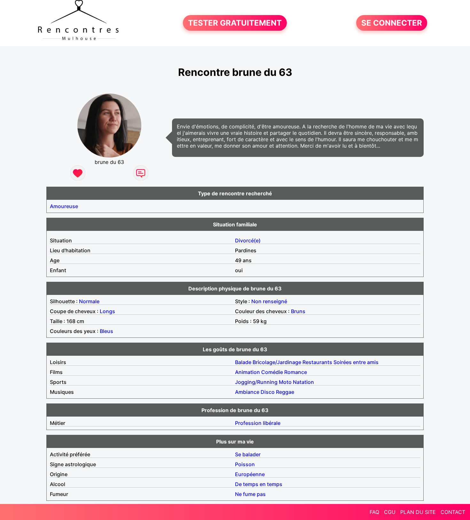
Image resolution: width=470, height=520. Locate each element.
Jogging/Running (256, 382)
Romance (295, 372)
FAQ (374, 512)
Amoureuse (64, 206)
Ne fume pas (250, 494)
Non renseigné (269, 301)
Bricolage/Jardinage (277, 362)
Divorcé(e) (248, 240)
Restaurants (317, 362)
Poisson (245, 464)
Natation (303, 382)
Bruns (298, 311)
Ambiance (247, 392)
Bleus (106, 331)
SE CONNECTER (391, 23)
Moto (285, 382)
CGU (390, 512)
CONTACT (453, 512)
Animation (247, 372)
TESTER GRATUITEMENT (235, 23)
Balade (243, 362)
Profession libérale (257, 423)
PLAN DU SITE (418, 512)
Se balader (248, 454)
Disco (268, 392)
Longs (107, 311)
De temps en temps (258, 484)
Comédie (272, 372)
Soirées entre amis (356, 362)
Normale (89, 301)
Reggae (285, 392)
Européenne (250, 474)
